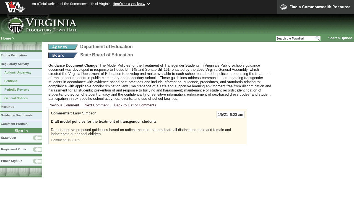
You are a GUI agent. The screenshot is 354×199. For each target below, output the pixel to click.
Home (6, 38)
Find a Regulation (14, 55)
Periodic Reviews (16, 89)
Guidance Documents (17, 115)
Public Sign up (11, 161)
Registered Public (14, 149)
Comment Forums (14, 123)
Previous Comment (63, 105)
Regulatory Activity (15, 64)
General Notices (16, 98)
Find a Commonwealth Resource (320, 7)
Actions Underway (17, 72)
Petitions (10, 81)
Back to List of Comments (135, 105)
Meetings (7, 106)
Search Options (340, 38)
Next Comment (97, 105)
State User (8, 137)
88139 (75, 140)
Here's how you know (129, 4)
